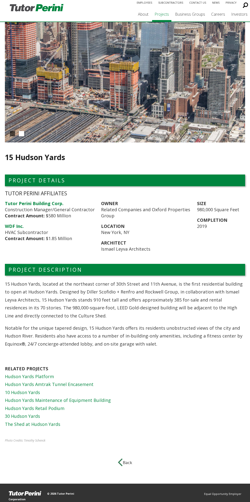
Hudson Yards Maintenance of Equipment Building (58, 400)
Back (127, 462)
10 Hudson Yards (22, 392)
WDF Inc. (14, 226)
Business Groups (190, 14)
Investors (239, 14)
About (143, 14)
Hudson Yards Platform (29, 376)
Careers (218, 14)
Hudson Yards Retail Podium (34, 408)
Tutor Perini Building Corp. (34, 203)
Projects (162, 14)
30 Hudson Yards (22, 416)
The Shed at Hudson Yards (32, 424)
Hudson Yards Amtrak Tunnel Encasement (49, 384)
